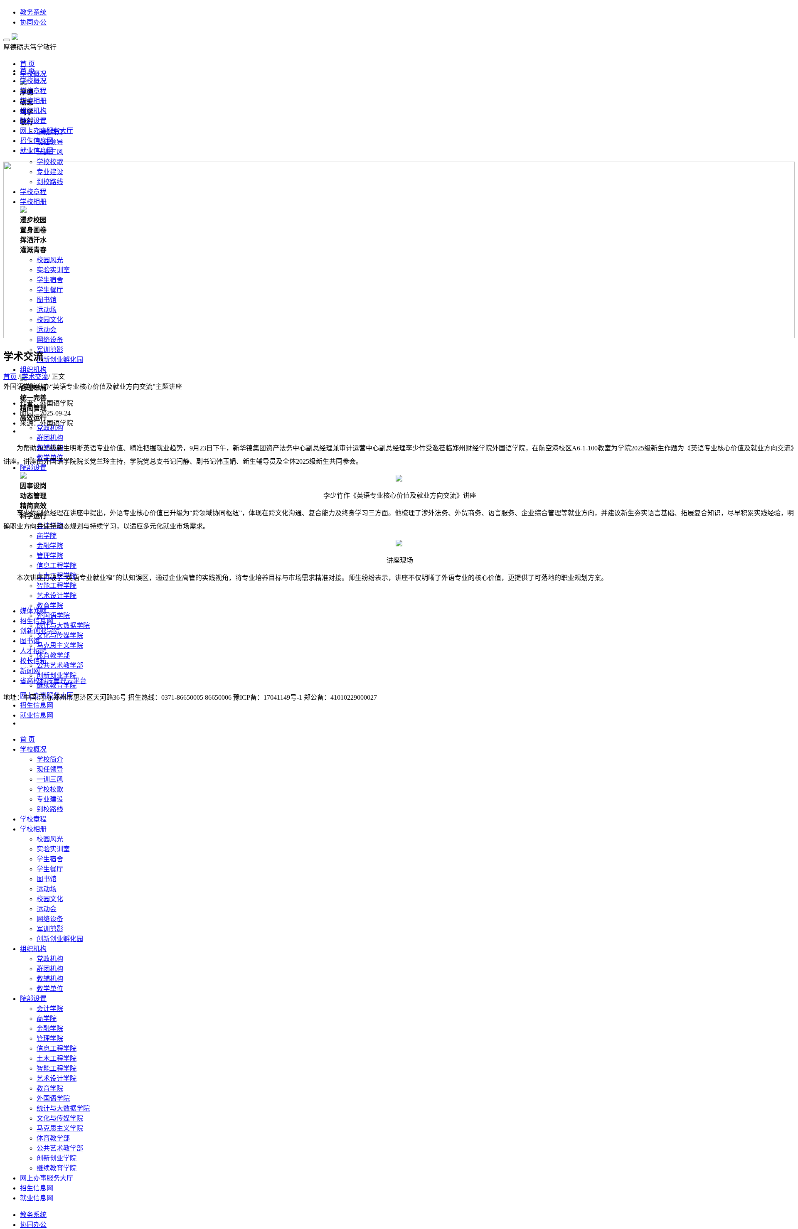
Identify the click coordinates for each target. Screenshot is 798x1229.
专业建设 (50, 799)
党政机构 (50, 427)
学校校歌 (50, 789)
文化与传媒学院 (60, 635)
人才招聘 (33, 650)
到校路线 (50, 809)
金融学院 (50, 545)
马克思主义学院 (60, 645)
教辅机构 (50, 978)
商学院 (47, 535)
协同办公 (33, 22)
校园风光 (50, 839)
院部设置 (33, 120)
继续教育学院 (56, 685)
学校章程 (33, 90)
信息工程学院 (56, 565)
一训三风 (50, 779)
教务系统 (33, 12)
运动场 (47, 888)
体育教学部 (53, 655)
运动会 (47, 908)
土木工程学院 (56, 1058)
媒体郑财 (33, 610)
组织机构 (33, 110)
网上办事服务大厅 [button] (46, 1178)
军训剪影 (50, 349)
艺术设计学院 (56, 595)
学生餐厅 (50, 869)
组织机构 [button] (33, 369)
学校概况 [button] (33, 749)
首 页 (27, 70)
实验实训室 (53, 849)
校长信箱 (33, 660)
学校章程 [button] (33, 819)
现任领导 (50, 769)
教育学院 (50, 605)
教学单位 (50, 988)
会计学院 (50, 1008)
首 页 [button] (27, 63)
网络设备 (50, 918)
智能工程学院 (56, 585)
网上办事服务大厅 (46, 130)
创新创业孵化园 (60, 359)
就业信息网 (36, 150)
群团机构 (50, 437)
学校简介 (50, 759)
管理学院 (50, 555)
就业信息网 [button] (36, 715)
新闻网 (30, 670)
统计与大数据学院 (63, 625)
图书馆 (47, 878)
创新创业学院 (56, 1158)
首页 (10, 376)
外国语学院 (53, 615)
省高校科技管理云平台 (53, 680)
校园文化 (50, 898)
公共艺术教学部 (60, 665)
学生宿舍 (50, 859)
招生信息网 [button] (36, 705)
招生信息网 (36, 140)
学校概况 (33, 80)
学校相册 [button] (33, 829)
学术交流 (35, 376)
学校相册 (33, 100)
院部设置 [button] (33, 998)
